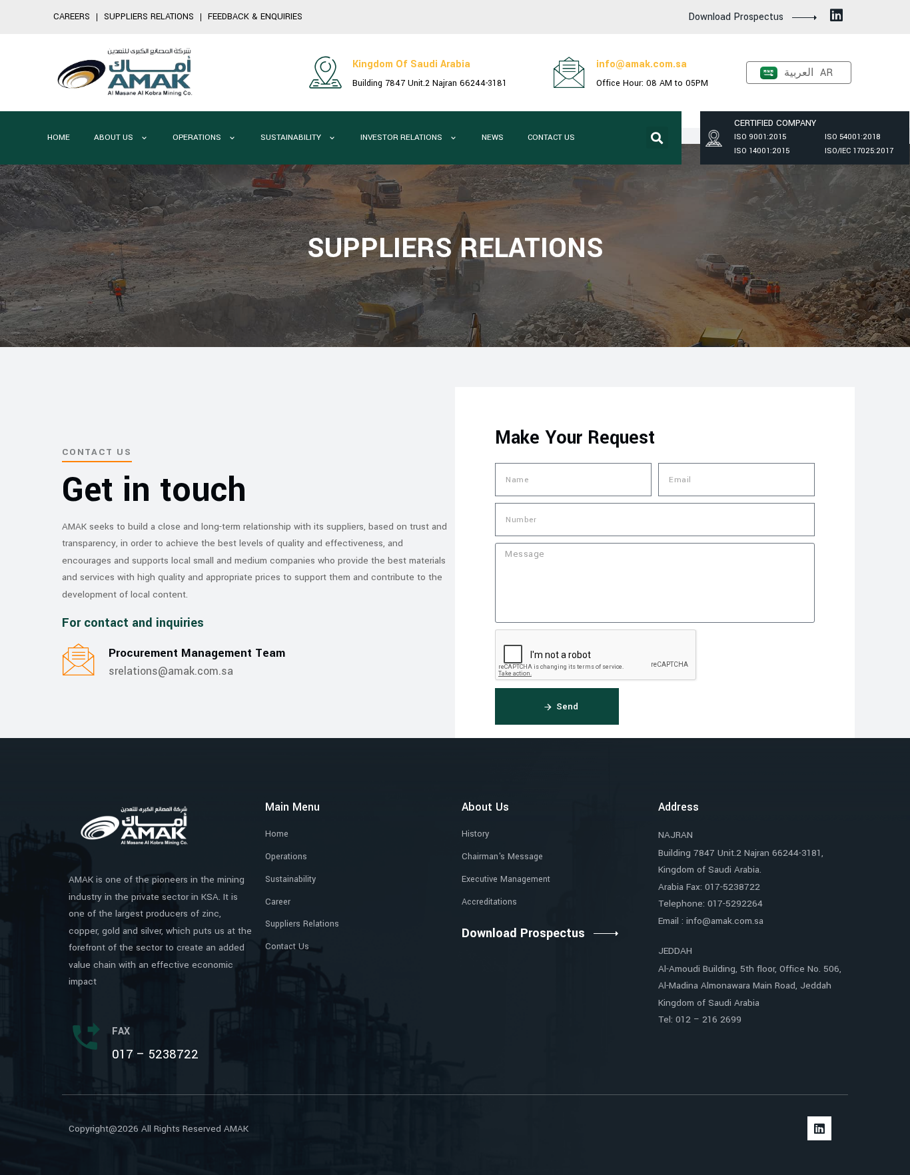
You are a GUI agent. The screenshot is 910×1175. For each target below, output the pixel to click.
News (493, 137)
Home (58, 137)
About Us (113, 137)
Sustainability (290, 137)
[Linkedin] (836, 15)
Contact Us (551, 137)
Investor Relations (401, 137)
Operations (197, 137)
